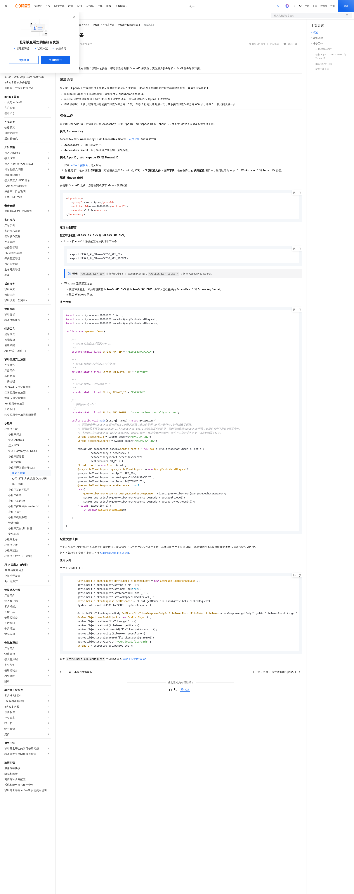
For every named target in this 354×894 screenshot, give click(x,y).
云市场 (90, 6)
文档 (307, 5)
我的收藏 (292, 44)
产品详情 (274, 44)
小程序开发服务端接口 (129, 24)
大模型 (38, 6)
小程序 (96, 24)
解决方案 (59, 6)
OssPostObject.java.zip (114, 552)
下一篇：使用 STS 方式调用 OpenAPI (274, 672)
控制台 (323, 5)
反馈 (187, 689)
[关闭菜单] (6, 6)
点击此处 (134, 139)
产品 (48, 6)
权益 (70, 6)
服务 (108, 6)
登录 (346, 5)
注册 (332, 5)
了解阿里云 (121, 6)
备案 (315, 5)
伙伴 (100, 6)
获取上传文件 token (134, 659)
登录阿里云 (55, 60)
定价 (79, 6)
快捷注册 (24, 60)
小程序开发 (108, 24)
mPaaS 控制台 (79, 165)
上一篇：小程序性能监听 (78, 672)
